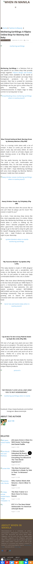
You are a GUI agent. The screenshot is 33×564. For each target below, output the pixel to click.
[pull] (16, 7)
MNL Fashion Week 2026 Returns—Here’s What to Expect (21, 483)
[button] (4, 559)
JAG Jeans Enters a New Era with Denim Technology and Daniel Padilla (21, 442)
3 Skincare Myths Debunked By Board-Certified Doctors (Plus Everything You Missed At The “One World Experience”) (21, 456)
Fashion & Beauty (5, 40)
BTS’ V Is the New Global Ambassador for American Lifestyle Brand (21, 506)
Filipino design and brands (22, 73)
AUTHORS (10, 557)
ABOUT (17, 557)
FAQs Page (18, 547)
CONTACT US (17, 559)
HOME (3, 557)
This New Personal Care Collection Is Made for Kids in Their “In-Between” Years (21, 471)
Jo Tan (27, 40)
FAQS (25, 559)
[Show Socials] (26, 559)
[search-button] (30, 453)
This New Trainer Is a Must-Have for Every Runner (19, 494)
